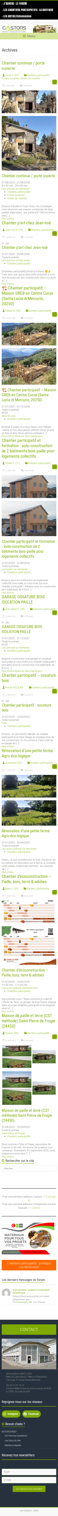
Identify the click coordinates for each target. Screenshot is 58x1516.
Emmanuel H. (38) (24, 1302)
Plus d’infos (8, 218)
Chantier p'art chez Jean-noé (25, 247)
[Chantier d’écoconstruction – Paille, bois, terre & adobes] (29, 902)
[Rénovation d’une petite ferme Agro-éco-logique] (29, 776)
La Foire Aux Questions (16, 1435)
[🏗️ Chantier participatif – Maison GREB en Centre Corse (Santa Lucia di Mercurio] (29, 324)
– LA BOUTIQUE (45, 10)
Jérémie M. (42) (13, 762)
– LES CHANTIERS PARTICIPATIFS (19, 10)
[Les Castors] (29, 28)
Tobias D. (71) (12, 463)
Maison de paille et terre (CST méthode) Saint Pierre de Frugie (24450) (28, 1021)
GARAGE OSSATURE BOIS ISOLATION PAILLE (23, 599)
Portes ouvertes (10, 78)
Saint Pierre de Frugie (13, 1133)
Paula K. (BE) (12, 1033)
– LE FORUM (20, 3)
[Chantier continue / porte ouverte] (29, 91)
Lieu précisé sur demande (16, 188)
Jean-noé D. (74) (14, 229)
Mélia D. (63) (11, 888)
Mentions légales (13, 1445)
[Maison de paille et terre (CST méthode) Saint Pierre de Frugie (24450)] (29, 1046)
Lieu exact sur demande (15, 569)
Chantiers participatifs (37, 75)
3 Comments (28, 470)
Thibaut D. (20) (12, 310)
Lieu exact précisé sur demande (19, 848)
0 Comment (27, 86)
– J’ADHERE (8, 3)
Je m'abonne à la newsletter (29, 1489)
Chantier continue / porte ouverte (28, 175)
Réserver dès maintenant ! (29, 436)
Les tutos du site (13, 1440)
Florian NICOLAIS (14, 687)
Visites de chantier (30, 78)
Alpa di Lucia (8, 415)
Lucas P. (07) (12, 75)
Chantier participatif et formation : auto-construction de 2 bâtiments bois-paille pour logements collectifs (28, 448)
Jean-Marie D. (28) (15, 609)
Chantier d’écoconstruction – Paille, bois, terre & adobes (26, 879)
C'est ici (36, 1207)
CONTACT (29, 1329)
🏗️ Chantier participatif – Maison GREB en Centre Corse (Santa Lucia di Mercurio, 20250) (27, 295)
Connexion (25, 16)
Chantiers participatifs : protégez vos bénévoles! (29, 1265)
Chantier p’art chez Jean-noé (26, 222)
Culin (4, 723)
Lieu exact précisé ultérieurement (20, 988)
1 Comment (28, 237)
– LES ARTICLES (10, 16)
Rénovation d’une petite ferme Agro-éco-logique (27, 753)
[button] (28, 1238)
